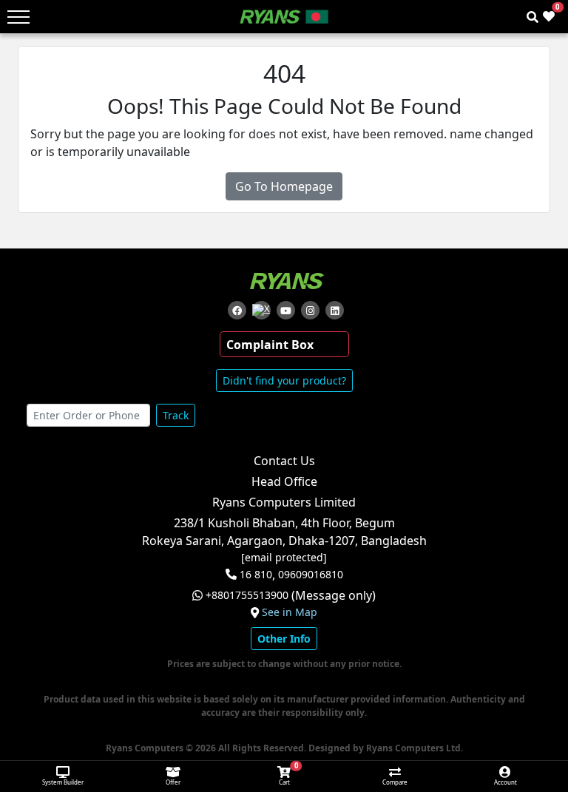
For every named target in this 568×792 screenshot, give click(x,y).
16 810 (256, 574)
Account (505, 782)
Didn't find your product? (284, 380)
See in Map (289, 612)
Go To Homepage (284, 186)
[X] (261, 310)
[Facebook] (237, 310)
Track (176, 415)
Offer (173, 782)
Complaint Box (270, 344)
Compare (395, 782)
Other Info (284, 639)
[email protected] (284, 557)
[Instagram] (310, 310)
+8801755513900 (247, 595)
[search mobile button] (532, 17)
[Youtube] (286, 310)
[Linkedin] (334, 310)
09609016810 (309, 574)
